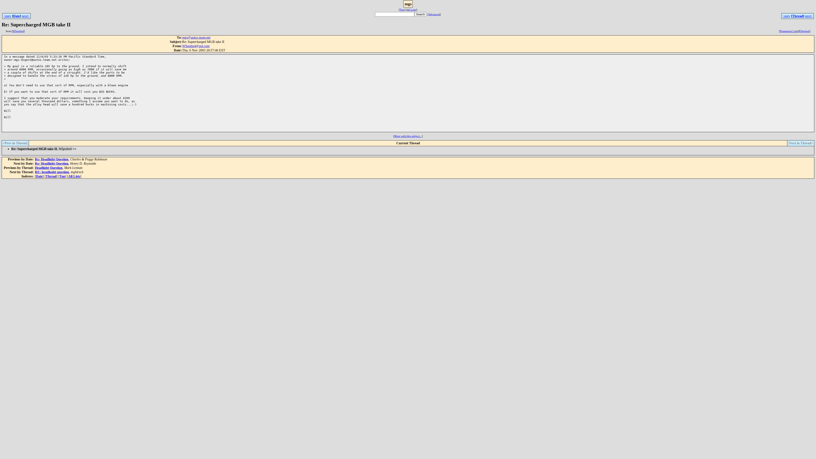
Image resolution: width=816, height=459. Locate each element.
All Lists (411, 9)
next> (26, 16)
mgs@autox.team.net (196, 37)
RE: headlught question (52, 172)
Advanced (434, 14)
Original (804, 31)
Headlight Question (48, 168)
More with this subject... (408, 136)
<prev (7, 16)
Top (402, 9)
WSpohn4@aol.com (196, 46)
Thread (797, 16)
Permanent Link (789, 31)
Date (16, 16)
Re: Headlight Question (51, 159)
